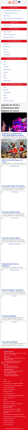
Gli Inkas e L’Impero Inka (9, 401)
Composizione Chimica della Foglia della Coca (14, 416)
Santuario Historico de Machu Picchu (12, 10)
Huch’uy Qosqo (7, 80)
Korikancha (6, 43)
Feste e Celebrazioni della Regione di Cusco (13, 395)
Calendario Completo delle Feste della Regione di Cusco (13, 134)
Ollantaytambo (6, 69)
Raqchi (5, 95)
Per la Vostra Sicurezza (8, 393)
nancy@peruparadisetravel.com (11, 367)
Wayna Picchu (6, 15)
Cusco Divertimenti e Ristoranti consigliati (13, 383)
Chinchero (5, 72)
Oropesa (5, 98)
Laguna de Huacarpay (8, 100)
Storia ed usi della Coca (9, 418)
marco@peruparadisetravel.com (11, 375)
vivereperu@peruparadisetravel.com (12, 361)
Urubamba (5, 66)
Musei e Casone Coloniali (9, 34)
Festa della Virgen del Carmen (13, 186)
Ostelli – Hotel (6, 381)
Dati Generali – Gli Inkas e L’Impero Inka (13, 403)
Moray (4, 77)
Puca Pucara (6, 52)
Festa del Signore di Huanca (12, 290)
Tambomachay (6, 54)
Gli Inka (5, 399)
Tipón (4, 87)
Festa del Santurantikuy (11, 212)
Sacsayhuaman (7, 46)
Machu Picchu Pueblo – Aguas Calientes (12, 18)
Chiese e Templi (7, 31)
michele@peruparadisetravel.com (12, 362)
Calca (4, 64)
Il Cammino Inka (7, 25)
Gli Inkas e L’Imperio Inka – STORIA (11, 409)
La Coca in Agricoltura (8, 422)
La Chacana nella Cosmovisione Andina (12, 385)
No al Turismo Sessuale (9, 389)
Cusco (4, 379)
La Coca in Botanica (8, 424)
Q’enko (5, 49)
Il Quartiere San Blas (8, 37)
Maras (4, 75)
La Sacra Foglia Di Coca (9, 397)
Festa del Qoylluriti (9, 316)
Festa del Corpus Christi (11, 238)
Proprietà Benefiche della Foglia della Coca (13, 414)
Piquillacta (5, 89)
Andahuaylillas (6, 92)
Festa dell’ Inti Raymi (10, 342)
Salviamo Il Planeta (7, 391)
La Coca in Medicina (8, 420)
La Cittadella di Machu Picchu (10, 13)
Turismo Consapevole (8, 387)
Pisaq (4, 61)
